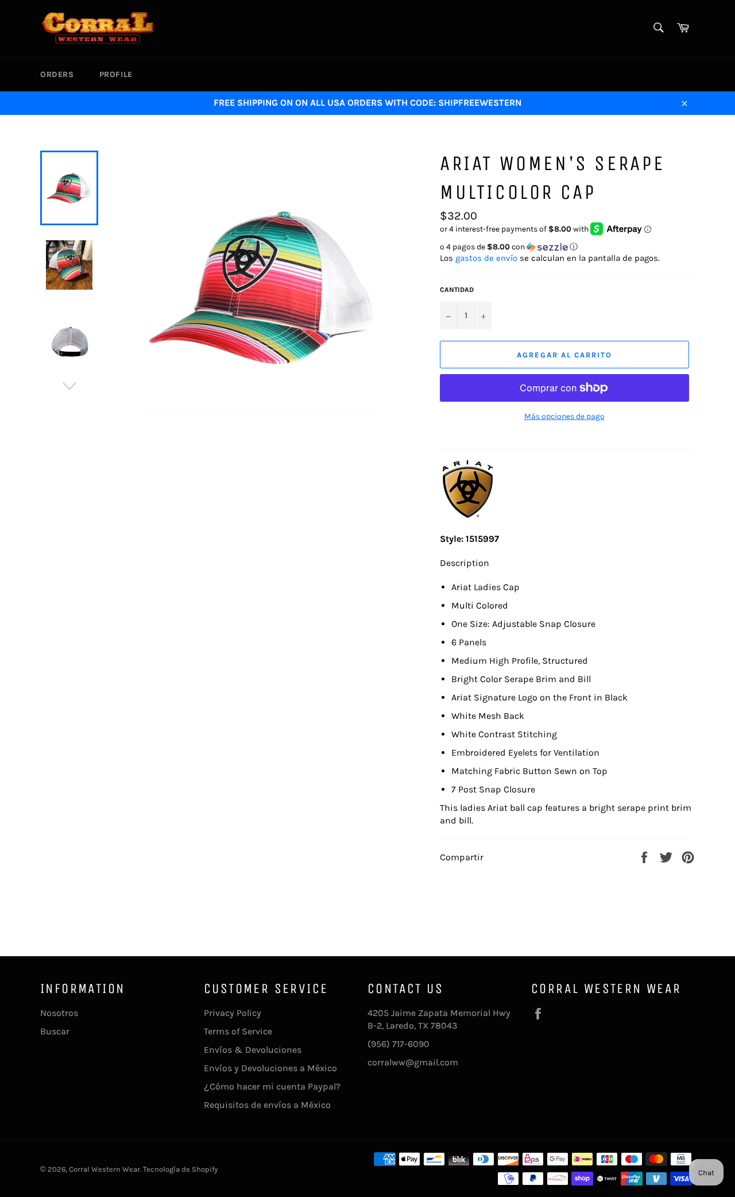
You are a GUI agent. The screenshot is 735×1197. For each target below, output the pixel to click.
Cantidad (457, 290)
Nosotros (59, 1012)
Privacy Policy (232, 1012)
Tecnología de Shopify (180, 1169)
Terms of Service (238, 1031)
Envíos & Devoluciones (252, 1049)
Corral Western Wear (104, 1169)
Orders (57, 74)
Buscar (54, 1031)
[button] (567, 247)
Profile (116, 74)
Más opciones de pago (564, 416)
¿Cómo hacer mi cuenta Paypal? (272, 1086)
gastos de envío (486, 258)
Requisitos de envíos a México (267, 1104)
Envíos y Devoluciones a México (270, 1068)
